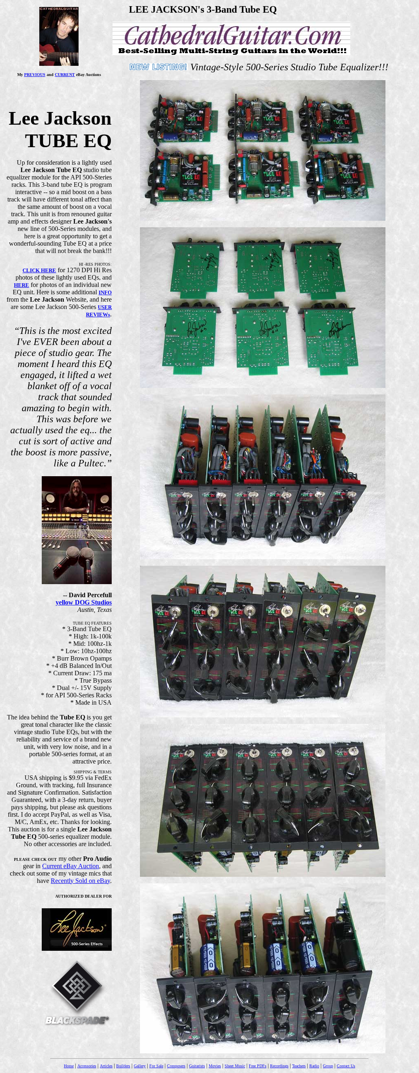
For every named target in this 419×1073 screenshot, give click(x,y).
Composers (176, 1066)
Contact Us (346, 1066)
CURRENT (65, 74)
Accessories (86, 1066)
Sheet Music (235, 1066)
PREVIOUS (34, 74)
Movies (215, 1066)
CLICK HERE (39, 270)
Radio (314, 1066)
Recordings (279, 1066)
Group (328, 1066)
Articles (106, 1066)
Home (69, 1066)
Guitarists (197, 1066)
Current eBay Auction (70, 865)
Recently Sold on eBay (80, 880)
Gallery (140, 1066)
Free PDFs (257, 1066)
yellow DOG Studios (84, 602)
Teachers (299, 1066)
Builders (123, 1066)
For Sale (156, 1066)
